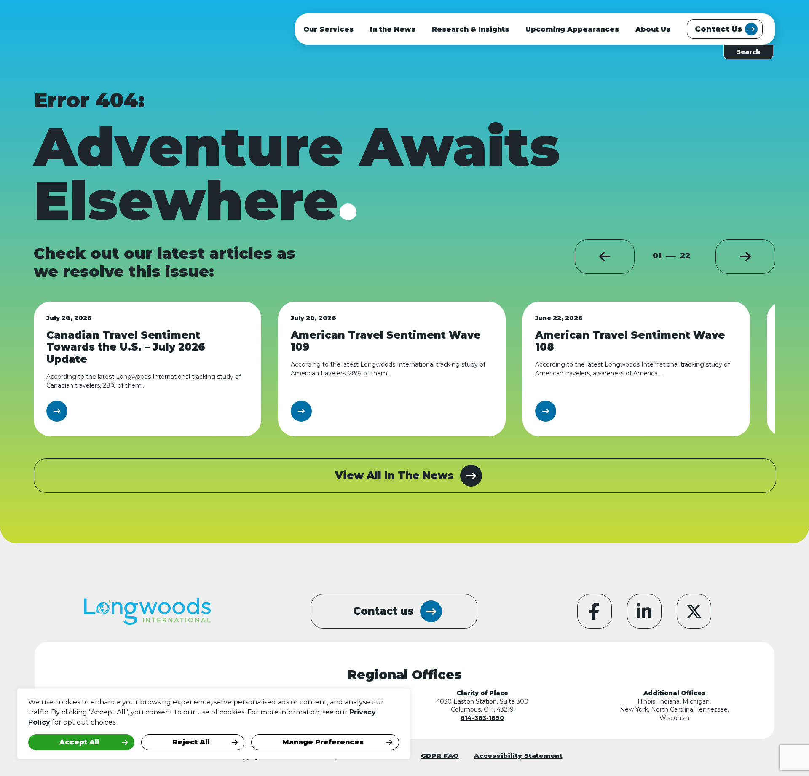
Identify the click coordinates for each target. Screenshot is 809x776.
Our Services (328, 29)
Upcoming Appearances (572, 29)
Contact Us (718, 29)
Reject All (190, 742)
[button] (605, 256)
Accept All (79, 742)
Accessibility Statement (518, 756)
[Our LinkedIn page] (644, 611)
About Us (652, 29)
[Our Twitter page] (694, 611)
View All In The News (394, 475)
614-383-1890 (482, 718)
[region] (109, 723)
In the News (392, 29)
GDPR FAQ (440, 756)
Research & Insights (470, 29)
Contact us (383, 611)
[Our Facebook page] (594, 611)
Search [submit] (748, 52)
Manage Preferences (323, 742)
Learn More (76, 411)
